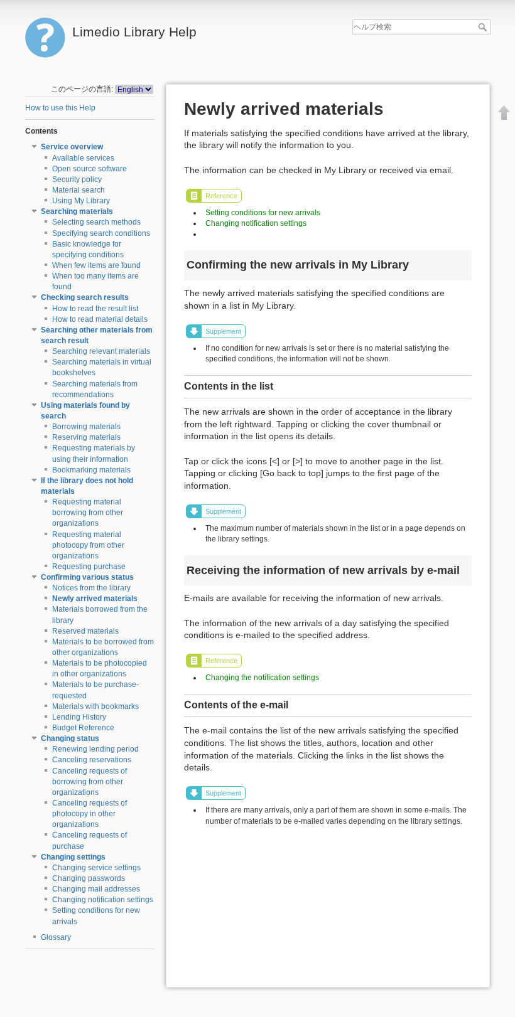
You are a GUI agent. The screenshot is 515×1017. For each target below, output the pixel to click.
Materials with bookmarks (95, 706)
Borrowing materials (86, 426)
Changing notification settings (102, 899)
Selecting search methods (96, 222)
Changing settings (73, 857)
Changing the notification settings (262, 677)
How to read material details (100, 319)
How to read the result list (95, 308)
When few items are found (96, 265)
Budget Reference (83, 727)
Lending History (79, 717)
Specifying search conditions (101, 233)
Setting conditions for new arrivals (262, 212)
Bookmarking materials (91, 470)
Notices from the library (91, 587)
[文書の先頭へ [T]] (504, 112)
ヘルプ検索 (484, 27)
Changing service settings (96, 867)
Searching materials (77, 211)
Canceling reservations (91, 759)
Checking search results (85, 297)
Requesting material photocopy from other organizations (88, 545)
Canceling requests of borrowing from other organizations (89, 782)
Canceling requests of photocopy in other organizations (89, 814)
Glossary (56, 937)
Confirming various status (87, 577)
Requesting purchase (89, 566)
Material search (78, 190)
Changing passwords (88, 878)
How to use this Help (60, 108)
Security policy (77, 179)
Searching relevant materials (101, 351)
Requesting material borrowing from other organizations (87, 513)
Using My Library (81, 200)
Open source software (89, 168)
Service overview (72, 146)
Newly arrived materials (95, 598)
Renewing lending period (95, 749)
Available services (83, 158)
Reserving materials (86, 437)
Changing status (70, 738)
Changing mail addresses (96, 889)
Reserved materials (85, 631)
